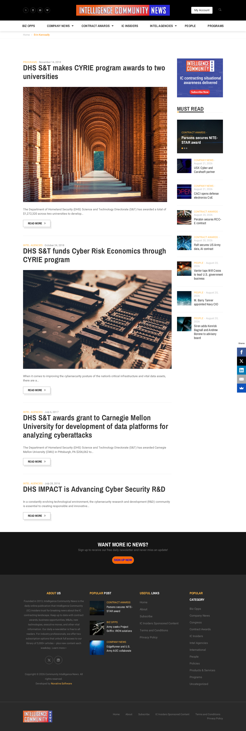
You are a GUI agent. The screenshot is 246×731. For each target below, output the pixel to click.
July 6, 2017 (51, 412)
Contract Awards (96, 26)
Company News (58, 26)
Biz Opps (28, 26)
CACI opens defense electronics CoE (206, 195)
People (190, 26)
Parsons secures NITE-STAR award (200, 140)
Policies (195, 663)
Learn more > (59, 648)
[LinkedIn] (241, 370)
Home (26, 35)
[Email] (241, 379)
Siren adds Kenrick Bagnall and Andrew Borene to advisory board (206, 332)
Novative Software (61, 683)
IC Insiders (130, 26)
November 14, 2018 (50, 62)
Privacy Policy (149, 637)
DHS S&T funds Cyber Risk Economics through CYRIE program (94, 255)
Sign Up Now (123, 560)
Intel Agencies (161, 26)
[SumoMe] (241, 388)
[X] (241, 361)
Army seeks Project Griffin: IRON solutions (119, 629)
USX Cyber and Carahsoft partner (204, 170)
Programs (216, 26)
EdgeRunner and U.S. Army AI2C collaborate (119, 648)
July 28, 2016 (52, 483)
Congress (196, 622)
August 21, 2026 (203, 163)
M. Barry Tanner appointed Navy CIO (206, 302)
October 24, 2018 (54, 245)
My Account (201, 10)
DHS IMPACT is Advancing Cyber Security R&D (94, 489)
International (198, 650)
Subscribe (146, 616)
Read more (35, 223)
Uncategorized (199, 684)
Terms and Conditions (154, 630)
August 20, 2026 (203, 215)
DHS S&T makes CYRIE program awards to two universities (94, 72)
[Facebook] (241, 352)
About (143, 609)
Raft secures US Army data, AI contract (207, 247)
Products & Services (202, 670)
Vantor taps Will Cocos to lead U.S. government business (208, 274)
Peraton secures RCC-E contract (207, 221)
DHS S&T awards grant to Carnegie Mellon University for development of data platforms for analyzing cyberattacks (95, 426)
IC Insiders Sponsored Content (159, 623)
